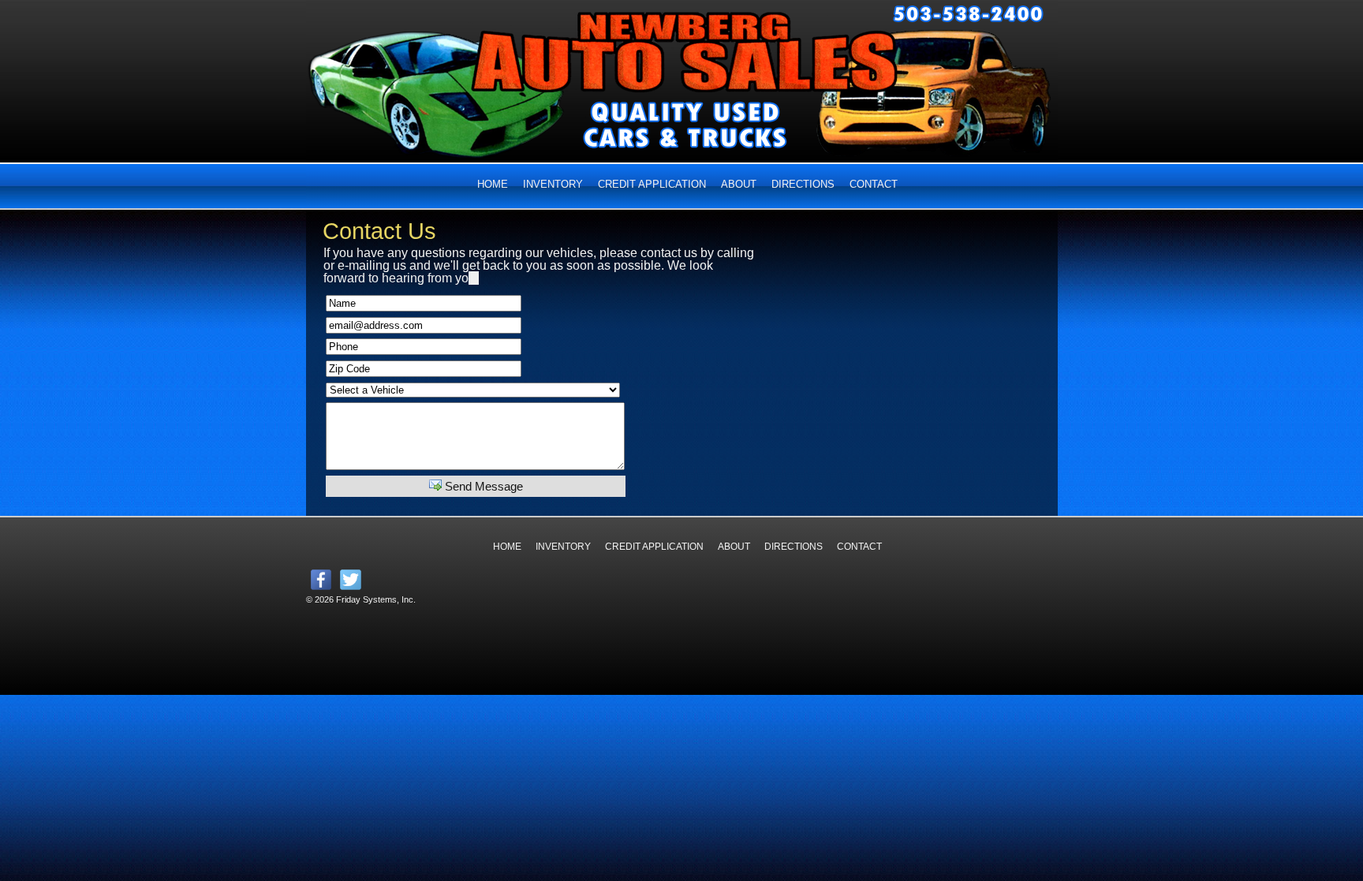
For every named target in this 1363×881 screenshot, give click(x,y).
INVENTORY (553, 184)
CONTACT (874, 184)
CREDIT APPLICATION (652, 184)
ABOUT (738, 184)
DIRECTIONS (803, 184)
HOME (492, 184)
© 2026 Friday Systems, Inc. (361, 599)
